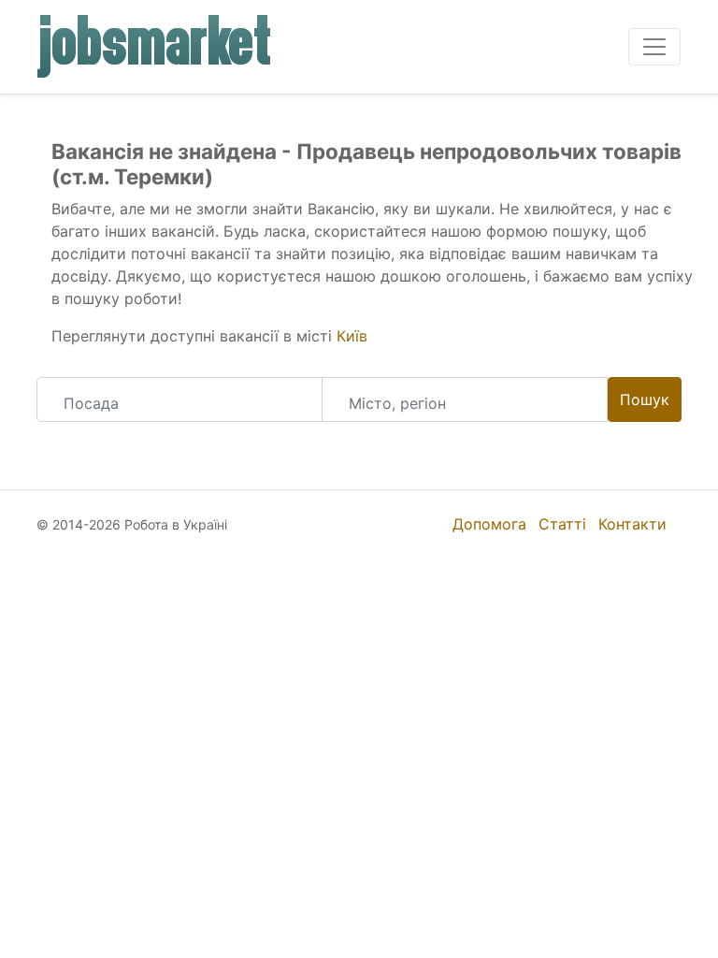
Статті (562, 524)
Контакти (632, 524)
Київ (352, 336)
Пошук (644, 399)
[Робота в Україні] (155, 46)
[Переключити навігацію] (654, 46)
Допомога (489, 524)
